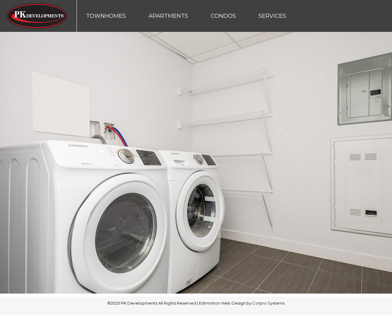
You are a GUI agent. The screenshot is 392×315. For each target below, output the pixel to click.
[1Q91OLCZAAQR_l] (196, 163)
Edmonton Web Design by (225, 303)
